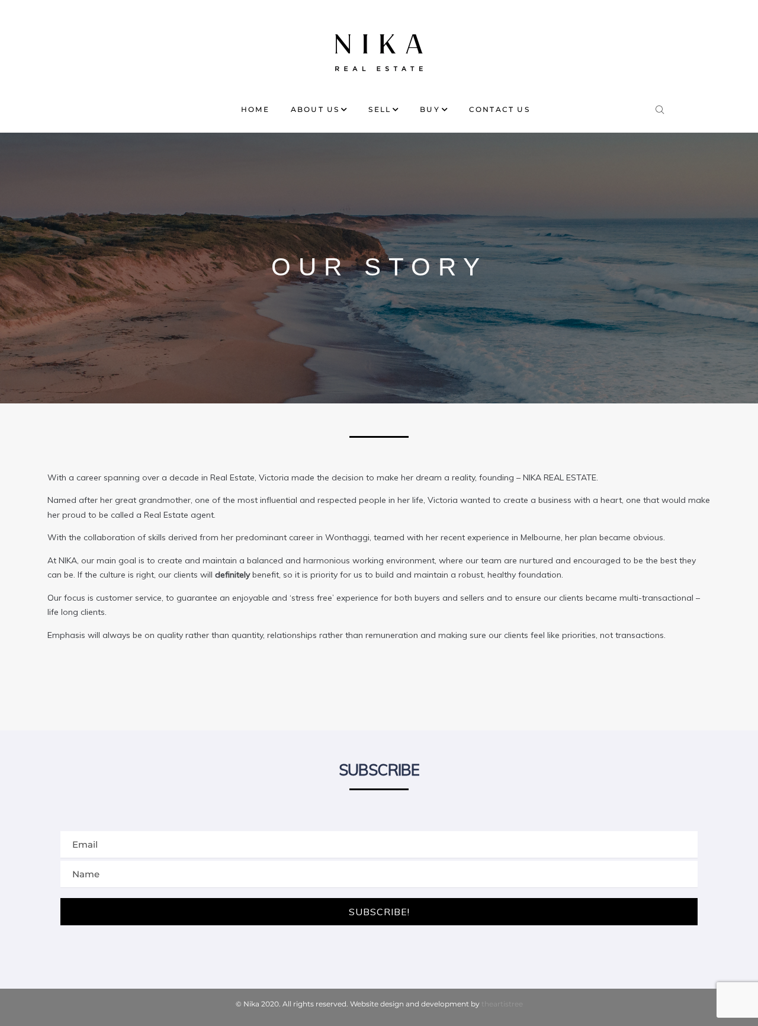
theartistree (502, 1003)
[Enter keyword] (660, 107)
